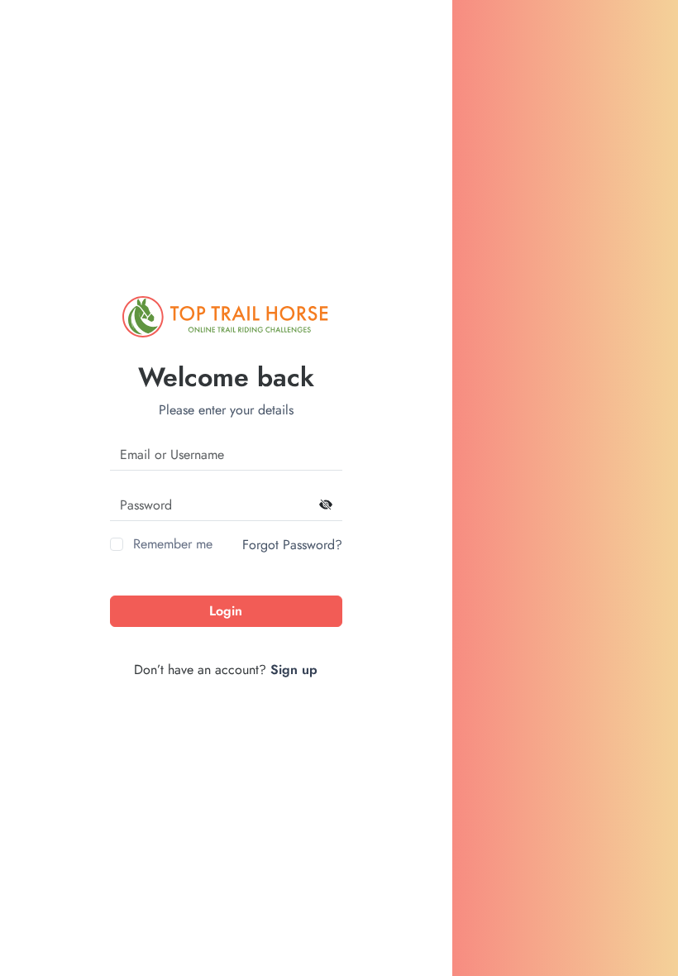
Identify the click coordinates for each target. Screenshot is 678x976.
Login (225, 610)
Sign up (294, 669)
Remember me (172, 543)
